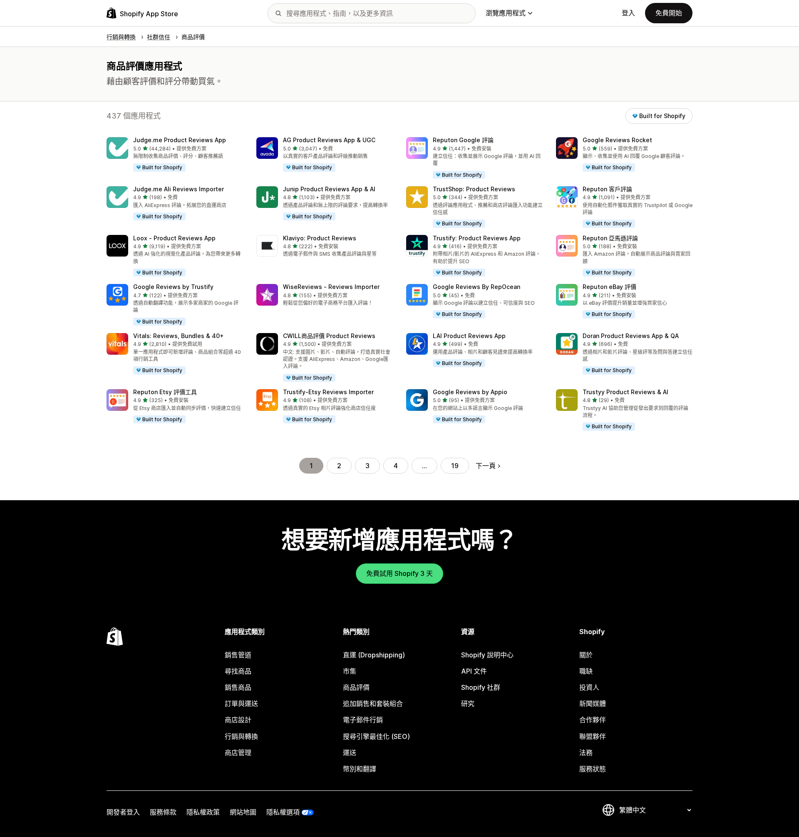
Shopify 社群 (480, 687)
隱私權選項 (283, 812)
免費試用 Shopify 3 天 (399, 573)
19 (455, 466)
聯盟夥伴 (592, 736)
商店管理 (238, 752)
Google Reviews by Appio (470, 391)
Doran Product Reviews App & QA (631, 335)
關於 (586, 655)
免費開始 (668, 13)
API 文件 (474, 671)
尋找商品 (238, 671)
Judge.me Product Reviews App (179, 139)
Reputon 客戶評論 (607, 189)
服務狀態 (592, 769)
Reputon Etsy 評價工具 (165, 391)
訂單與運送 (241, 703)
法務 (586, 752)
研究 (467, 703)
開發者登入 (123, 812)
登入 (628, 13)
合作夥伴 (592, 720)
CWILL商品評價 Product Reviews (329, 335)
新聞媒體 (592, 703)
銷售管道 (238, 655)
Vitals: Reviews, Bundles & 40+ (178, 335)
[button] (175, 154)
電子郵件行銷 (363, 720)
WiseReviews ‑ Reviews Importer (331, 286)
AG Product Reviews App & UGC (329, 139)
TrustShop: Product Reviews (474, 189)
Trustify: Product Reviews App (477, 238)
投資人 (589, 687)
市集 (349, 671)
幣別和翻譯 (359, 769)
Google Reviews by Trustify (173, 286)
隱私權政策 (203, 812)
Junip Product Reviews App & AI (329, 189)
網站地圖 (243, 812)
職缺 (586, 671)
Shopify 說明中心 (487, 655)
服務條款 (163, 812)
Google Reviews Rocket (617, 139)
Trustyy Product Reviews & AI (625, 391)
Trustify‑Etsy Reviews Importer (328, 391)
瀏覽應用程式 (506, 13)
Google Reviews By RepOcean (476, 286)
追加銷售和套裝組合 (373, 703)
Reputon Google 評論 (463, 139)
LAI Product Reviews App (469, 335)
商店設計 (238, 720)
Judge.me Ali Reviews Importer (178, 189)
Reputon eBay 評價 (609, 286)
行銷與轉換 (241, 736)
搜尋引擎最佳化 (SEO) (376, 736)
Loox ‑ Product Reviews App (174, 238)
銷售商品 (238, 687)
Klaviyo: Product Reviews (319, 238)
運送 (349, 752)
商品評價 (356, 687)
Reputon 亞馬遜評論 (610, 238)
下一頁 (486, 466)
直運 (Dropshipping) (374, 655)
